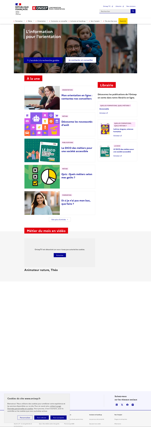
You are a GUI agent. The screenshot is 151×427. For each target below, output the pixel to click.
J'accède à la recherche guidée (44, 60)
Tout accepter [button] (58, 417)
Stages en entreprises (120, 419)
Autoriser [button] (59, 255)
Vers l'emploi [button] (95, 21)
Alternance (117, 424)
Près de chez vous (111, 21)
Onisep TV (107, 6)
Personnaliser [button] (25, 417)
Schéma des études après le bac (73, 419)
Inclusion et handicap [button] (77, 21)
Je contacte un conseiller (81, 59)
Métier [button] (30, 21)
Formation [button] (19, 21)
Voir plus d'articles (58, 219)
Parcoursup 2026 (69, 424)
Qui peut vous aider (95, 424)
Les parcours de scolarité (96, 419)
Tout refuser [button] (41, 417)
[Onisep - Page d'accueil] (40, 8)
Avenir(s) (123, 21)
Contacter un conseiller (59, 21)
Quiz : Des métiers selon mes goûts (49, 424)
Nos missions (130, 6)
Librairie (119, 6)
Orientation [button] (41, 21)
